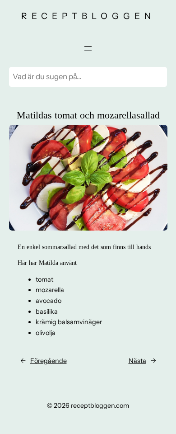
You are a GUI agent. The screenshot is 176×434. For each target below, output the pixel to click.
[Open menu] (88, 48)
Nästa (137, 361)
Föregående (48, 361)
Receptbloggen (88, 15)
